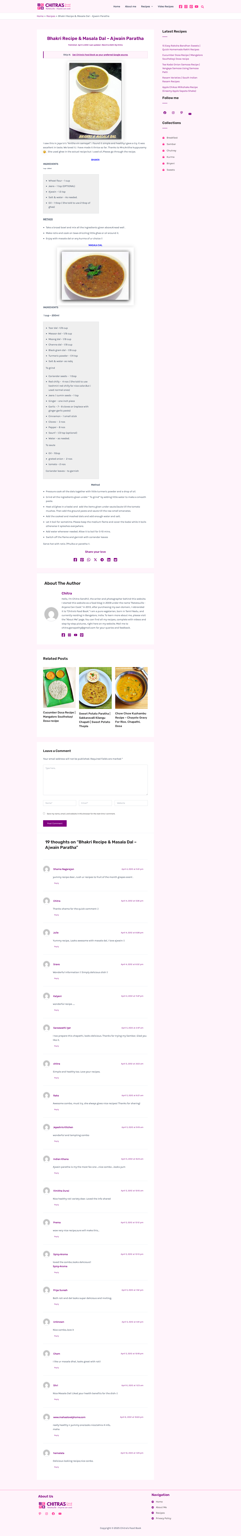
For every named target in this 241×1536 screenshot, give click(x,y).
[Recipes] (158, 1513)
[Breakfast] (170, 137)
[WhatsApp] (88, 559)
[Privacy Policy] (161, 1518)
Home (116, 6)
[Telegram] (102, 559)
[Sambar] (169, 144)
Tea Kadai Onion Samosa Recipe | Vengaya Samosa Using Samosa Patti (181, 68)
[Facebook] (180, 6)
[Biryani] (168, 163)
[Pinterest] (191, 6)
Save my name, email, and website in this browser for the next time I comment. (81, 814)
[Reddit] (115, 559)
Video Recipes (165, 6)
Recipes (145, 6)
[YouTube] (196, 6)
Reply (56, 883)
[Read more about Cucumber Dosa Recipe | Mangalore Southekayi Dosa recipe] (59, 687)
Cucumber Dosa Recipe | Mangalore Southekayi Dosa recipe (59, 716)
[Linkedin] (108, 559)
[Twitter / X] (95, 559)
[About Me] (159, 1507)
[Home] (157, 1502)
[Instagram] (186, 6)
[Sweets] (168, 169)
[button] (151, 6)
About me (130, 6)
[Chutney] (169, 150)
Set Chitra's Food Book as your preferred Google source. (100, 54)
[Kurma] (168, 156)
